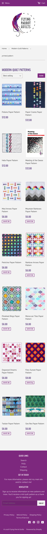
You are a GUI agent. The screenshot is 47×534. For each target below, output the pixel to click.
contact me (26, 482)
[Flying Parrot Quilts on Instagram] (38, 523)
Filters (41, 76)
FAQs (23, 464)
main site (39, 479)
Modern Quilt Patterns (20, 48)
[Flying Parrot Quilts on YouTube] (42, 523)
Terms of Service (22, 518)
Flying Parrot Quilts (16, 529)
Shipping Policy (35, 515)
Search (23, 460)
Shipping (23, 470)
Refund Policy (22, 515)
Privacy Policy (9, 515)
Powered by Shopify (34, 529)
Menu (7, 3)
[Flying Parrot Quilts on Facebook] (29, 523)
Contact (23, 467)
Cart (43, 3)
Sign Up (41, 503)
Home (4, 48)
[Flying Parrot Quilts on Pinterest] (34, 523)
